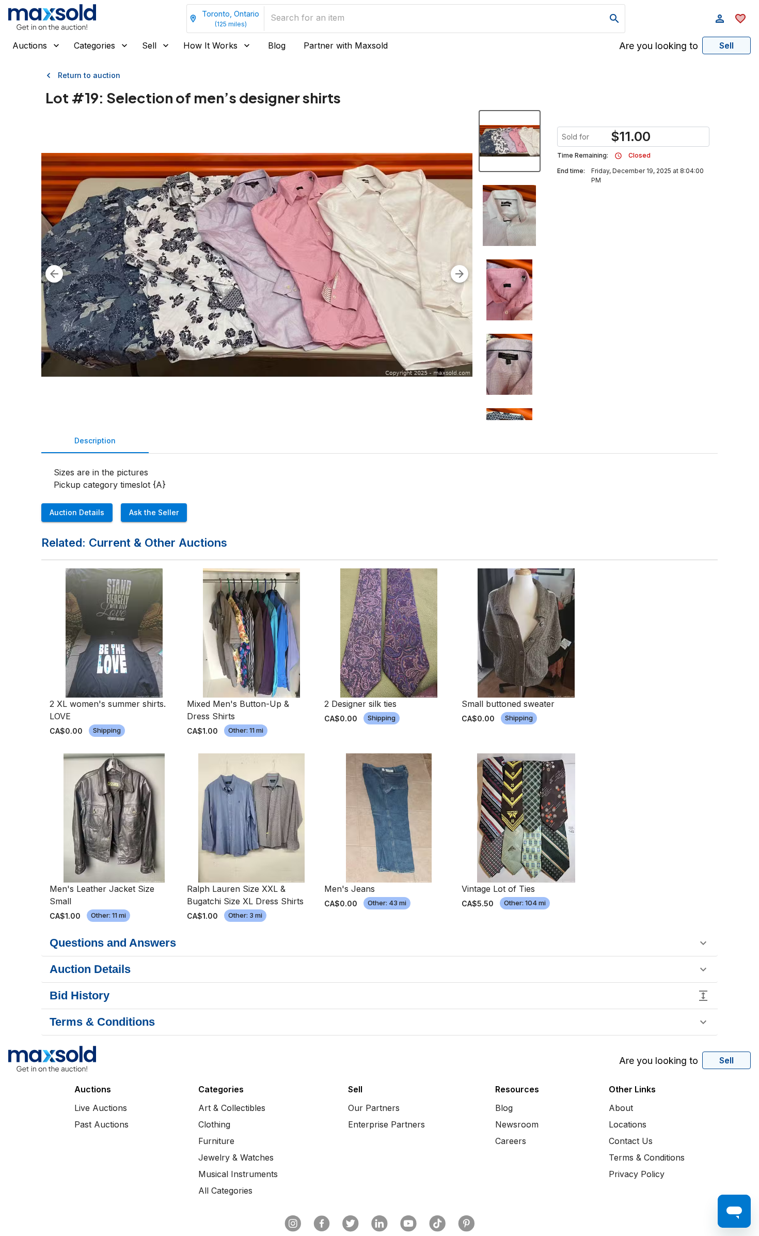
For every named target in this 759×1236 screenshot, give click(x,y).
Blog (277, 45)
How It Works (210, 45)
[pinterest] (466, 1223)
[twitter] (350, 1223)
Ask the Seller (154, 512)
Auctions (29, 45)
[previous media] (54, 274)
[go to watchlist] (740, 18)
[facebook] (321, 1223)
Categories (94, 45)
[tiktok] (437, 1223)
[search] (614, 18)
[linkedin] (379, 1223)
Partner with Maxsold (346, 45)
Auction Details (77, 512)
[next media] (459, 274)
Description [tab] (95, 440)
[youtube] (408, 1223)
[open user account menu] (719, 18)
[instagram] (292, 1223)
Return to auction (89, 75)
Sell (149, 45)
